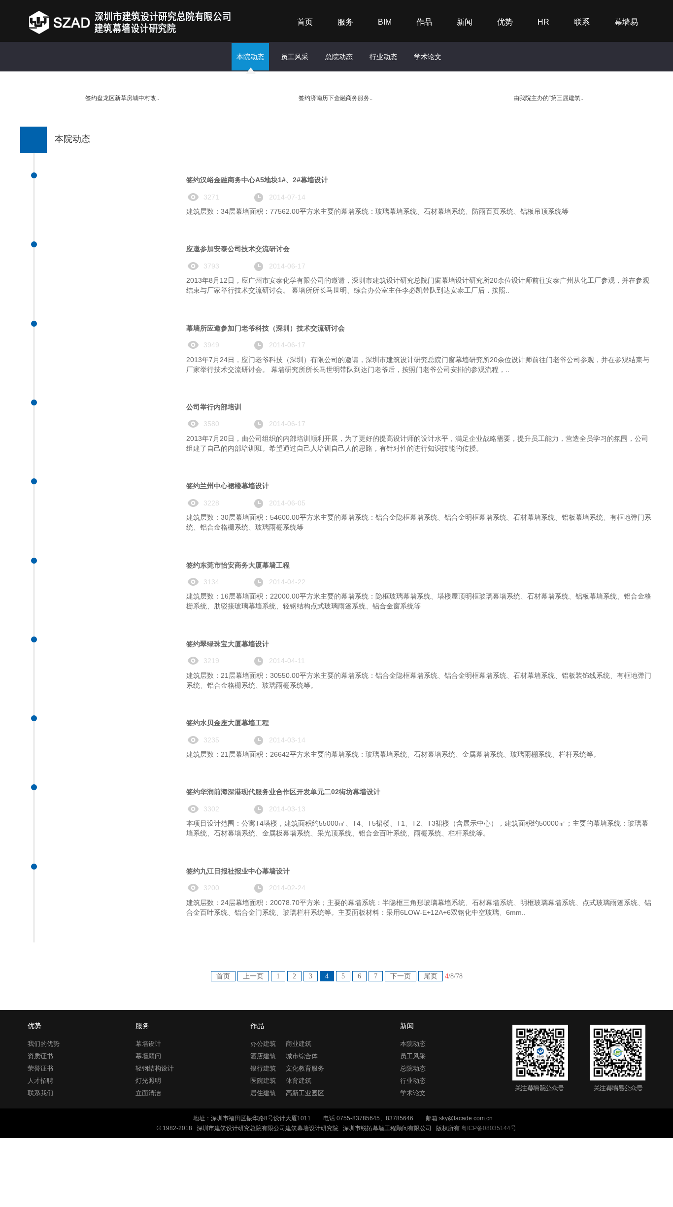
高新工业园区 (305, 1093)
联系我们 (40, 1093)
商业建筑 (298, 1043)
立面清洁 (148, 1093)
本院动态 (250, 57)
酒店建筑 (263, 1056)
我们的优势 (44, 1043)
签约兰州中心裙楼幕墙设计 (227, 486)
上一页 (253, 976)
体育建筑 (298, 1080)
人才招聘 (40, 1080)
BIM (385, 22)
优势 (505, 22)
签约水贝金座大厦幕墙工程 (227, 723)
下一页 (400, 976)
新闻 (464, 22)
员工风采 (294, 57)
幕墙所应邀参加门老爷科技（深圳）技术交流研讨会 (265, 328)
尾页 (430, 976)
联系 (582, 22)
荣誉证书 (40, 1068)
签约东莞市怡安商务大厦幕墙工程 (238, 565)
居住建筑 (263, 1093)
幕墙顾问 (148, 1056)
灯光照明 (148, 1080)
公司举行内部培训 (213, 407)
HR (543, 22)
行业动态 (383, 57)
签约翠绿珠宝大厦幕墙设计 (227, 644)
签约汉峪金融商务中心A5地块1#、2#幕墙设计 (257, 180)
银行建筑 (263, 1068)
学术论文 (427, 57)
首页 (305, 22)
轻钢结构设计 (154, 1068)
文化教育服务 (305, 1068)
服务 (345, 22)
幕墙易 (626, 22)
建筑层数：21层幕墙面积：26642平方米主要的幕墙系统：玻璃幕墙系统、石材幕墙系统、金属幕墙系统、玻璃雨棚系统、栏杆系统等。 (393, 754)
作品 (424, 22)
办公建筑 (263, 1043)
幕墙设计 (148, 1043)
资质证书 (40, 1056)
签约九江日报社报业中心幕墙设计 (238, 871)
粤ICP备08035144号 (488, 1128)
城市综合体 (302, 1056)
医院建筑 (263, 1080)
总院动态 (339, 57)
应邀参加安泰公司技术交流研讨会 (238, 249)
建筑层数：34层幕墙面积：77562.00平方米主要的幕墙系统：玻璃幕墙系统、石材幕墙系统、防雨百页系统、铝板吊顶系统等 (377, 211)
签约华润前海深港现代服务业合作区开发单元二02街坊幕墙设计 (283, 792)
